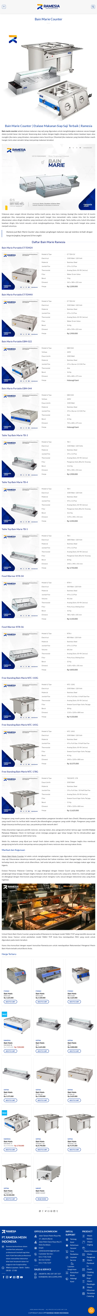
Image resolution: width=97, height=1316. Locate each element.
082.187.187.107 (54, 1274)
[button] (4, 7)
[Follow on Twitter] (10, 1277)
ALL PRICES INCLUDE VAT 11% (56, 1309)
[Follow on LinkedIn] (18, 1277)
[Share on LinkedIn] (54, 1211)
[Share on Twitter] (45, 1211)
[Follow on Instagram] (7, 1277)
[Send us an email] (14, 1277)
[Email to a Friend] (48, 1211)
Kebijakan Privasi (37, 1309)
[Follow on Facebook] (3, 1277)
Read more (42, 1199)
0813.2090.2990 (55, 1277)
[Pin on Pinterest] (51, 1211)
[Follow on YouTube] (21, 1277)
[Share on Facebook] (43, 1211)
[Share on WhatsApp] (40, 1211)
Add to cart (10, 1001)
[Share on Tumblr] (57, 1211)
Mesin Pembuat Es (90, 1263)
